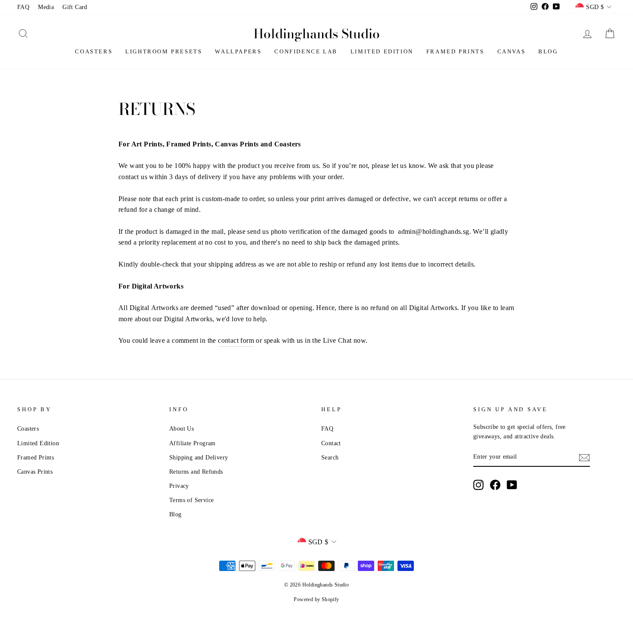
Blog (548, 51)
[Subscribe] (584, 457)
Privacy (179, 486)
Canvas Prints (35, 472)
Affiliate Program (192, 443)
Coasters (93, 51)
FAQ (23, 7)
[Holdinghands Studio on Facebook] (495, 485)
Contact (331, 443)
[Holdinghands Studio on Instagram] (478, 485)
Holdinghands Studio (317, 33)
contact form (236, 340)
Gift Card (74, 7)
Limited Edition (382, 51)
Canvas (511, 51)
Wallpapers (238, 51)
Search (329, 457)
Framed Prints (455, 51)
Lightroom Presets (163, 51)
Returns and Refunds (196, 472)
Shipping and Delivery (198, 457)
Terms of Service (191, 500)
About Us (181, 428)
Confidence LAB (305, 51)
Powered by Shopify (316, 599)
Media (46, 7)
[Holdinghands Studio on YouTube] (512, 485)
